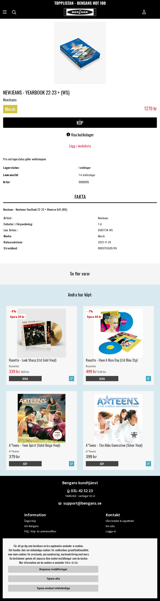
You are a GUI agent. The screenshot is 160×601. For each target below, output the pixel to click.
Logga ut (111, 531)
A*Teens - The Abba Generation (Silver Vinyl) (114, 445)
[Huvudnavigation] (5, 12)
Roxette (14, 366)
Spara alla (53, 578)
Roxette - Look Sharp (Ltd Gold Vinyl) (32, 360)
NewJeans (9, 99)
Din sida (110, 526)
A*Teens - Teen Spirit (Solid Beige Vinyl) (34, 445)
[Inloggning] (144, 12)
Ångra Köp (30, 521)
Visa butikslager (82, 134)
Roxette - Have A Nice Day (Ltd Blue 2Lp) (112, 360)
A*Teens (14, 451)
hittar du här (71, 562)
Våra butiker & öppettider (120, 521)
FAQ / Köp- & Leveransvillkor (40, 531)
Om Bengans (31, 526)
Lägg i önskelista (80, 145)
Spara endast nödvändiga (53, 588)
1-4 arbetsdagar (87, 175)
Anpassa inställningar (53, 569)
